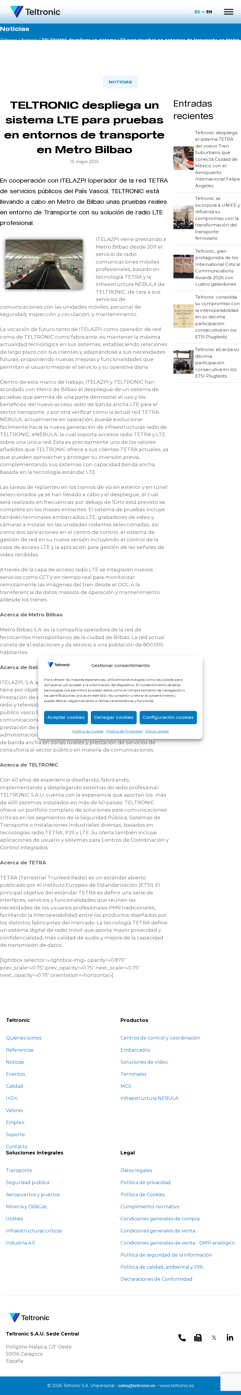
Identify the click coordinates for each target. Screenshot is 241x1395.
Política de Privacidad (124, 731)
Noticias (29, 40)
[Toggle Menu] (228, 11)
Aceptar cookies (66, 717)
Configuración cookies (168, 717)
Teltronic (8, 40)
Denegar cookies (113, 717)
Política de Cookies (87, 731)
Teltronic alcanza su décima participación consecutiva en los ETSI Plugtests (217, 363)
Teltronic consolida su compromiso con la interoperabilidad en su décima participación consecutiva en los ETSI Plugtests (217, 317)
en (209, 11)
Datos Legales (157, 731)
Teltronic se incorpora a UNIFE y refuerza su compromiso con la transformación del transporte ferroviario (217, 218)
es (197, 11)
